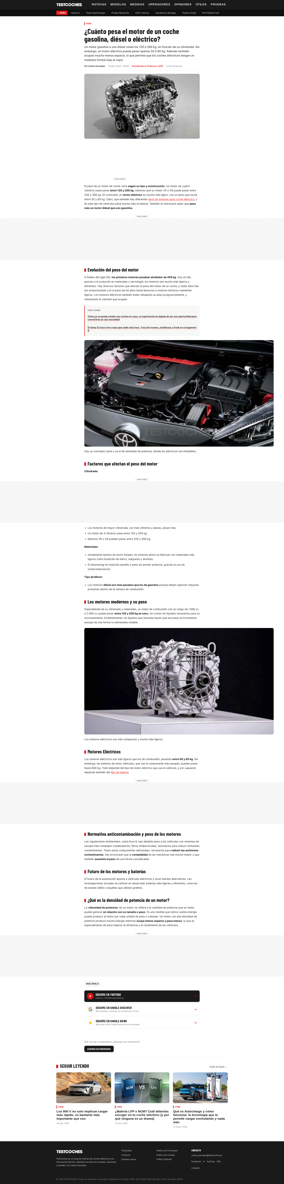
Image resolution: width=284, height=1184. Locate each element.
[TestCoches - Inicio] (69, 4)
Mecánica (92, 984)
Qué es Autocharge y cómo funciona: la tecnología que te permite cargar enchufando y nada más (199, 1117)
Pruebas (218, 4)
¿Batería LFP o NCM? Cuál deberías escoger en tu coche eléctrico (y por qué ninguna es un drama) (142, 1115)
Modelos (118, 4)
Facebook (196, 1161)
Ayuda (89, 23)
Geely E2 (75, 13)
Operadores (159, 4)
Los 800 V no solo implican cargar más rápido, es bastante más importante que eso (82, 1115)
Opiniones (183, 4)
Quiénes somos (128, 1159)
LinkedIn (195, 1168)
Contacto (125, 1155)
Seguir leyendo (74, 1066)
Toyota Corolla (189, 13)
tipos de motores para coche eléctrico (171, 199)
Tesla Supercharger (95, 13)
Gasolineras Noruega (165, 13)
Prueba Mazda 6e (120, 13)
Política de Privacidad (167, 1150)
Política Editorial (164, 1159)
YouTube (210, 1161)
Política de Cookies (165, 1155)
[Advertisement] (149, 161)
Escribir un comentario (99, 1049)
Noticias (99, 4)
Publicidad (126, 1150)
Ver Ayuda (219, 1067)
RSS (219, 1161)
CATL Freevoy (142, 13)
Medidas (137, 4)
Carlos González (96, 66)
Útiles (201, 4)
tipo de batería (120, 772)
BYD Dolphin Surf (210, 13)
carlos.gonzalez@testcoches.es (206, 1155)
